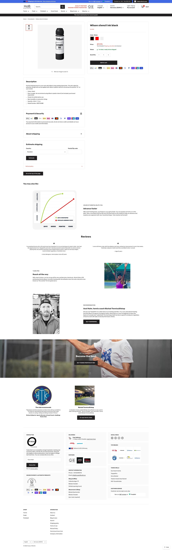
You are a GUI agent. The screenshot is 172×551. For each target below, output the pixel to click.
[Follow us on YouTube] (119, 438)
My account (131, 7)
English (26, 542)
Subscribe (32, 465)
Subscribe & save (142, 1)
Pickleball (43, 11)
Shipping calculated (109, 46)
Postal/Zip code (73, 148)
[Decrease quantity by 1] (99, 55)
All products (31, 19)
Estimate (31, 158)
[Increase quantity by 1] (108, 55)
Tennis (25, 11)
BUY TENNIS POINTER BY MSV (86, 363)
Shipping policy (54, 523)
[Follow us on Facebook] (112, 438)
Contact (52, 515)
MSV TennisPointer (116, 481)
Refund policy (29, 166)
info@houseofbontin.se (79, 475)
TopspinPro (114, 473)
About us (84, 11)
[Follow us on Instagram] (115, 438)
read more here (91, 439)
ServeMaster (114, 476)
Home (24, 19)
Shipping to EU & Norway (42, 1)
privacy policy (34, 468)
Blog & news (73, 11)
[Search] (62, 7)
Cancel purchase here (56, 531)
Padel (33, 11)
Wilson (92, 29)
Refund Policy (54, 528)
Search (52, 520)
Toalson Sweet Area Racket (118, 479)
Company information (56, 534)
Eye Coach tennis (116, 471)
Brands (63, 11)
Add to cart (103, 62)
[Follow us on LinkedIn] (122, 438)
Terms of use (53, 526)
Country (28, 148)
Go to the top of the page (33, 173)
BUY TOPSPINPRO (91, 321)
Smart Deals (54, 11)
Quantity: (93, 54)
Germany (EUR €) (38, 542)
